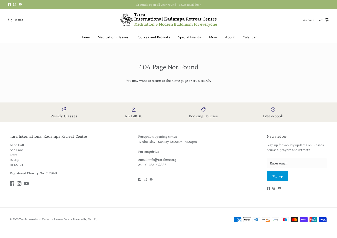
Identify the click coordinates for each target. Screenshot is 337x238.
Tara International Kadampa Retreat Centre (45, 219)
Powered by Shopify (85, 219)
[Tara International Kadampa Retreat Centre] (168, 20)
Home (85, 37)
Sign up (277, 176)
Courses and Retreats (153, 37)
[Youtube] (20, 4)
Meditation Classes (113, 37)
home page (180, 80)
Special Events (189, 37)
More (213, 37)
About (230, 37)
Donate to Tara (168, 6)
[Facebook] (9, 4)
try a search (201, 80)
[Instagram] (14, 4)
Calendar (250, 37)
